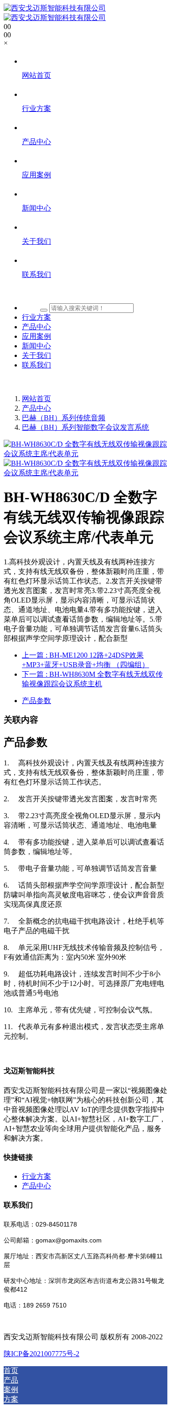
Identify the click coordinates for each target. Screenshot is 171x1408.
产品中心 (36, 408)
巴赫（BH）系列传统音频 (63, 418)
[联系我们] (94, 291)
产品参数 (36, 700)
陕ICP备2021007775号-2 (41, 1354)
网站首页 (36, 398)
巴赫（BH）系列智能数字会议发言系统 (85, 427)
